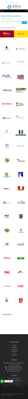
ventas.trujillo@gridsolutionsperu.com (14, 380)
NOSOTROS (14, 347)
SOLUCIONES (14, 349)
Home (2, 18)
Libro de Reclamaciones (14, 371)
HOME (14, 345)
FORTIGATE (14, 351)
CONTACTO (14, 355)
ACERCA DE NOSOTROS (8, 18)
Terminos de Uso (10, 395)
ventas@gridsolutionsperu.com (15, 369)
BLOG (14, 353)
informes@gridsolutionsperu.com (13, 2)
